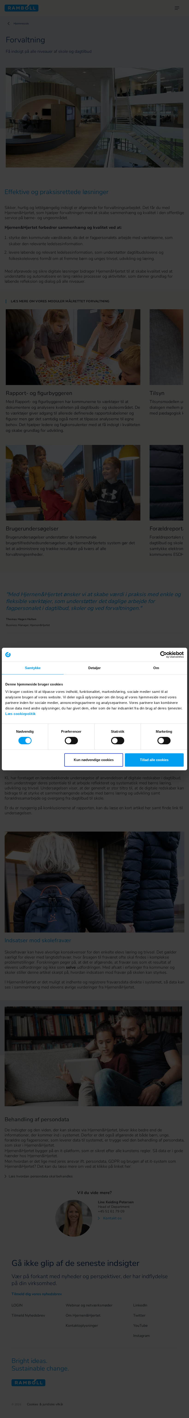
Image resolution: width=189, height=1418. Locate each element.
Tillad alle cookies (154, 760)
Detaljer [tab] (94, 668)
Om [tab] (156, 668)
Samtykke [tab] (33, 668)
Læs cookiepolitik (20, 714)
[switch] (71, 740)
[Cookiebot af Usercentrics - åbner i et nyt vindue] (163, 654)
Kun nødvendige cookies (94, 760)
